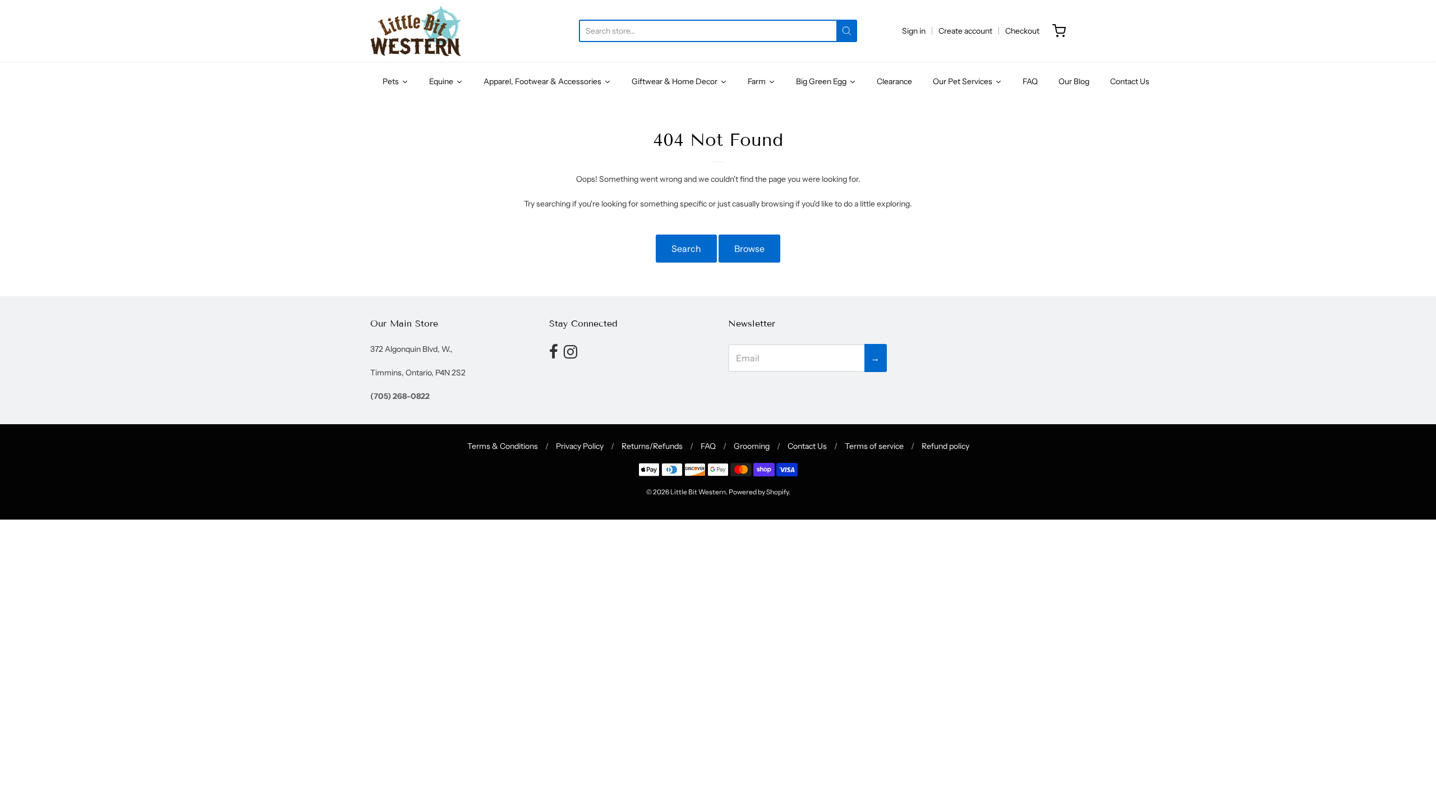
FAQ (708, 446)
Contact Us (807, 446)
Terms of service (874, 446)
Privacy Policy (580, 446)
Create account (965, 31)
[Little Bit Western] (418, 31)
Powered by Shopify (759, 492)
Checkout (1022, 31)
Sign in (914, 31)
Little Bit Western (698, 492)
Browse (749, 248)
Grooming (752, 446)
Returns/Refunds (652, 446)
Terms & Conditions (502, 446)
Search (686, 248)
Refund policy (945, 446)
